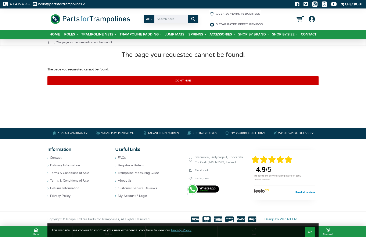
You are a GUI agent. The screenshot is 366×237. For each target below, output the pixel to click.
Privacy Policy (181, 230)
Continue (183, 80)
